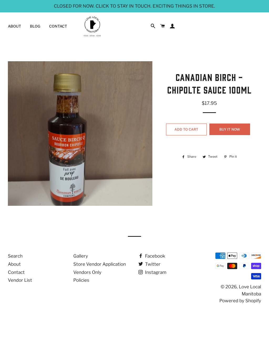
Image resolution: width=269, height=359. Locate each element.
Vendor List (20, 280)
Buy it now (229, 129)
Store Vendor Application (99, 264)
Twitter (152, 264)
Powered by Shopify (240, 300)
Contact (58, 26)
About (14, 26)
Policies (81, 280)
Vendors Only (87, 272)
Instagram (155, 272)
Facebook (154, 256)
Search (15, 256)
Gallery (80, 256)
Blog (35, 26)
